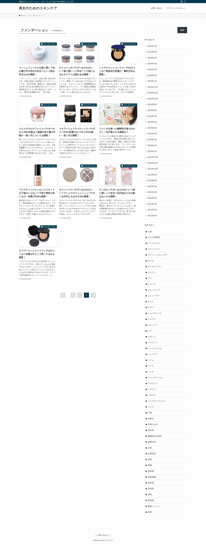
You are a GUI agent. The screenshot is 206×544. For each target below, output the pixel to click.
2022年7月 (152, 186)
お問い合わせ (103, 535)
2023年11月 (152, 93)
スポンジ (152, 336)
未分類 (151, 430)
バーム (151, 360)
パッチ (151, 372)
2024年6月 (152, 52)
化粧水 (151, 418)
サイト (151, 301)
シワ (150, 331)
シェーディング (155, 313)
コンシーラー (154, 296)
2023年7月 (152, 116)
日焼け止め (153, 424)
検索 (182, 30)
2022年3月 (152, 210)
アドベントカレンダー (158, 255)
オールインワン (155, 266)
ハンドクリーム (155, 348)
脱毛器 (151, 500)
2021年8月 (152, 215)
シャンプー (153, 325)
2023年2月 (152, 145)
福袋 (150, 465)
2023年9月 (152, 104)
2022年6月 (152, 192)
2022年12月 (152, 157)
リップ (151, 407)
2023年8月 (152, 110)
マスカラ (152, 395)
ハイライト (153, 342)
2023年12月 (152, 87)
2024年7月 (152, 46)
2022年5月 (152, 198)
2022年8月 (152, 180)
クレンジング (154, 290)
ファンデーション (156, 377)
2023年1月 (152, 151)
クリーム (152, 284)
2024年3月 (152, 69)
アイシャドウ (154, 249)
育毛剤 (151, 489)
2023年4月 (152, 134)
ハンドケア (153, 354)
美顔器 (151, 483)
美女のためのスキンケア (38, 8)
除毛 (150, 512)
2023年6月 (152, 122)
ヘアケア (152, 389)
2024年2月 (152, 75)
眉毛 (150, 459)
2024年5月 (152, 58)
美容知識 (152, 477)
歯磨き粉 (152, 442)
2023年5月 (152, 128)
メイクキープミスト (157, 401)
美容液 (151, 471)
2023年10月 (152, 99)
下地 (150, 412)
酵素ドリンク (154, 506)
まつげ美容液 (154, 237)
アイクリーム (154, 243)
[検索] (185, 1)
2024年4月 (152, 63)
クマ (150, 278)
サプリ (151, 307)
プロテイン (153, 383)
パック (151, 366)
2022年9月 (152, 175)
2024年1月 (152, 81)
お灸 (150, 231)
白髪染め (152, 453)
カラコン (152, 272)
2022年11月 (152, 163)
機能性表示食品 (155, 436)
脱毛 (150, 494)
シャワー (152, 319)
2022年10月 (152, 169)
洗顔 (150, 448)
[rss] (181, 1)
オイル (151, 261)
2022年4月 (152, 204)
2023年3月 (152, 139)
